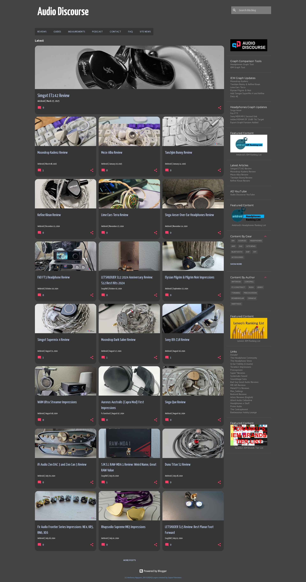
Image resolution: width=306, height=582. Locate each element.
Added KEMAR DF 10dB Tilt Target (247, 119)
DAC (241, 246)
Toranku (236, 293)
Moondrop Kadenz (239, 81)
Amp (233, 246)
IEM (233, 241)
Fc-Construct (238, 287)
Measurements (76, 31)
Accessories (237, 257)
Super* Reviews (237, 373)
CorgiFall (249, 282)
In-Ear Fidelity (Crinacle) (241, 363)
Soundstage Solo (238, 379)
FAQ (130, 31)
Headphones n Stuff (239, 403)
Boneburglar (238, 298)
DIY (254, 252)
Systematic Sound (238, 376)
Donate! (234, 354)
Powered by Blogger (155, 571)
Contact (115, 31)
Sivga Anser (236, 110)
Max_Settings (236, 391)
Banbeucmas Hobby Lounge (243, 412)
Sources (242, 241)
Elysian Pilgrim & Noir (240, 90)
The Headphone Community (243, 357)
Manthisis (236, 304)
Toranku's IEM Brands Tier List (249, 447)
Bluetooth (237, 252)
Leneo (260, 287)
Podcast (97, 31)
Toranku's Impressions (240, 366)
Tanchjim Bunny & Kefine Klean (245, 84)
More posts (129, 560)
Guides (57, 31)
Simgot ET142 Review (240, 168)
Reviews (42, 31)
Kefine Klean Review (240, 180)
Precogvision (250, 293)
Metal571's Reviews (239, 388)
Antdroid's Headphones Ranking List (249, 225)
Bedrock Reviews (238, 394)
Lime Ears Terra (237, 87)
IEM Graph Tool (237, 67)
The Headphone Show (241, 360)
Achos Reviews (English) (241, 397)
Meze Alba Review (239, 174)
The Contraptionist (239, 409)
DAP (248, 252)
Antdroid (236, 282)
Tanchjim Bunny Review (241, 177)
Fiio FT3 (234, 113)
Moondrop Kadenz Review (243, 171)
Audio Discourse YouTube (242, 194)
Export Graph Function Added (244, 122)
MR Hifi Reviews (238, 385)
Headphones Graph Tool (242, 64)
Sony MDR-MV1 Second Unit (243, 116)
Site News (145, 31)
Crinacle (252, 298)
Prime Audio (236, 406)
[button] (220, 108)
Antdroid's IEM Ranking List (249, 154)
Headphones (256, 241)
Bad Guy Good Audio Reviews (244, 382)
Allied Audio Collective (241, 400)
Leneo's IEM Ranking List (248, 340)
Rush (251, 287)
